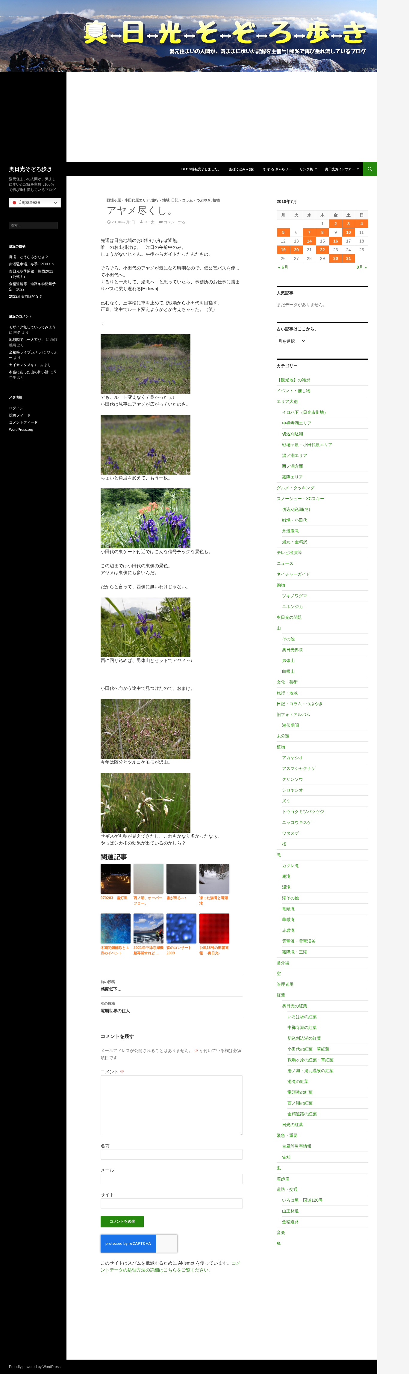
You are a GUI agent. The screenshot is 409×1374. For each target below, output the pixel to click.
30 (335, 258)
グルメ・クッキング (295, 487)
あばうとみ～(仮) (242, 169)
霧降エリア (292, 477)
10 (348, 232)
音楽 (281, 1232)
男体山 (288, 660)
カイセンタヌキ (21, 365)
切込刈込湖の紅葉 (304, 1038)
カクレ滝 (290, 865)
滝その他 (290, 898)
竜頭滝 (288, 908)
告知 (286, 1157)
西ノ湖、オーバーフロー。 (148, 900)
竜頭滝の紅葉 (300, 1092)
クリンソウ (292, 779)
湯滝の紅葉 (297, 1081)
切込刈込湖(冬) (296, 509)
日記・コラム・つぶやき (191, 200)
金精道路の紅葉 (302, 1113)
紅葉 (281, 995)
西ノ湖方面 (292, 466)
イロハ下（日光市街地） (305, 412)
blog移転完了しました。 (201, 169)
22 (322, 249)
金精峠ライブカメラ (25, 352)
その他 (288, 638)
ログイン (16, 408)
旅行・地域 (160, 200)
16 (335, 241)
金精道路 (290, 1221)
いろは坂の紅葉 (302, 1016)
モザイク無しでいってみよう (32, 327)
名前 (105, 1145)
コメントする (174, 222)
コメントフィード (23, 422)
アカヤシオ (292, 757)
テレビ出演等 (289, 552)
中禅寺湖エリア (296, 423)
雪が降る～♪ (176, 898)
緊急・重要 (287, 1135)
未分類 (283, 736)
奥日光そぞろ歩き (30, 169)
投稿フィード (20, 415)
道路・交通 (287, 1189)
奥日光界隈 (292, 649)
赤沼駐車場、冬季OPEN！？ (32, 264)
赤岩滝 (288, 930)
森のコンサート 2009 (180, 950)
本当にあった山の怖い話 (29, 372)
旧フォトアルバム (293, 714)
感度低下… (111, 985)
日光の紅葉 (292, 1124)
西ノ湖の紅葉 (300, 1103)
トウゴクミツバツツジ (303, 811)
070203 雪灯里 (114, 898)
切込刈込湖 (292, 433)
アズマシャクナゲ (299, 768)
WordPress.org (21, 430)
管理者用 (285, 984)
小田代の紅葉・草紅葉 (308, 1049)
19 (283, 249)
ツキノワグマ (294, 595)
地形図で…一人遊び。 (27, 340)
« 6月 (283, 267)
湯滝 (286, 887)
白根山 (288, 671)
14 (309, 241)
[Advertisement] (188, 117)
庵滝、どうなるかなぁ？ (29, 257)
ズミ (286, 800)
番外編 (283, 962)
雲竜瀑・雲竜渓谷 (299, 941)
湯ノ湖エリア (294, 455)
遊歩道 (283, 1178)
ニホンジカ (292, 606)
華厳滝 (288, 919)
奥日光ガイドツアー (340, 169)
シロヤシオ (292, 790)
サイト (107, 1194)
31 (348, 258)
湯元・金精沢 (294, 541)
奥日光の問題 (289, 617)
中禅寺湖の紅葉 (302, 1027)
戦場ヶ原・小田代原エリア (128, 200)
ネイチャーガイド (293, 574)
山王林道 (290, 1211)
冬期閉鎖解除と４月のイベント (115, 950)
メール (107, 1170)
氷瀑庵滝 (290, 531)
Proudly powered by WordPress (34, 1367)
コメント (112, 1071)
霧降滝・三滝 (294, 951)
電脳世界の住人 (115, 1007)
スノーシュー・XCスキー (300, 498)
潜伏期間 (290, 725)
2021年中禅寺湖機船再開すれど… (148, 950)
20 (296, 249)
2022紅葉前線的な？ (26, 296)
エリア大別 (287, 401)
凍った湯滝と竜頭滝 (213, 900)
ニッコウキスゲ (296, 822)
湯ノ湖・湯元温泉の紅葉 (310, 1070)
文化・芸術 (287, 682)
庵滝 (286, 876)
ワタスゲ (290, 833)
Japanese (29, 202)
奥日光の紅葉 (294, 1005)
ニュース (285, 563)
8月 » (362, 267)
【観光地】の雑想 (293, 379)
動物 (281, 585)
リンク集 (306, 169)
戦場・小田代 (294, 520)
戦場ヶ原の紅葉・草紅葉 (310, 1059)
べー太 (149, 222)
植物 (216, 200)
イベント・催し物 (293, 390)
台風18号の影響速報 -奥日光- (214, 950)
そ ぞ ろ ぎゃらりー (277, 169)
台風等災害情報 (296, 1146)
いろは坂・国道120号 (302, 1200)
